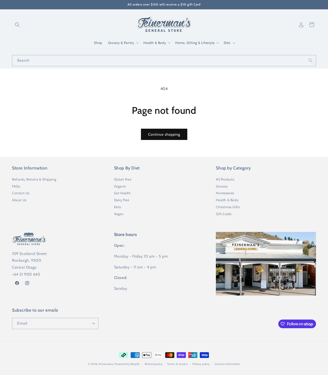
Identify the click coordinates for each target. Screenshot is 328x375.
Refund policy (154, 364)
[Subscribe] (93, 323)
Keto (117, 207)
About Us (19, 200)
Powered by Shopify (127, 364)
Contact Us (21, 193)
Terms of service (177, 364)
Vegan (119, 214)
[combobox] (164, 60)
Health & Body (227, 200)
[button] (17, 24)
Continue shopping (164, 134)
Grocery (222, 186)
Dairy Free (121, 200)
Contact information (227, 364)
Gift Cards (223, 214)
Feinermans (106, 364)
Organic (120, 186)
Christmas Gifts (228, 207)
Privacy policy (201, 364)
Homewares (225, 193)
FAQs (16, 186)
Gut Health (122, 193)
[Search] (310, 60)
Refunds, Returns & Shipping (34, 179)
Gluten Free (123, 179)
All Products (225, 179)
